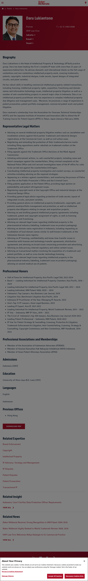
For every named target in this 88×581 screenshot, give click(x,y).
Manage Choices (8, 576)
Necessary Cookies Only (74, 576)
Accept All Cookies (55, 576)
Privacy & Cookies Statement (12, 572)
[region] (44, 569)
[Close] (84, 561)
